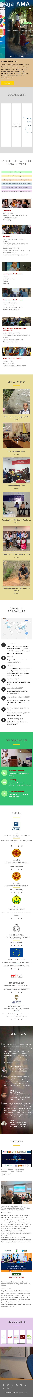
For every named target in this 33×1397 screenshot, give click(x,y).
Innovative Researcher (11, 8)
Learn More (26, 35)
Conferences (21, 783)
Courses (11, 785)
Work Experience (14, 796)
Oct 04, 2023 (7, 1288)
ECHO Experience (14, 794)
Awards (11, 783)
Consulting (12, 773)
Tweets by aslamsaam (16, 125)
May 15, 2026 (7, 1174)
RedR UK (25, 794)
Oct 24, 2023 (7, 1213)
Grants (28, 785)
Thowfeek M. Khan (23, 1392)
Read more (8, 83)
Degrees (20, 785)
